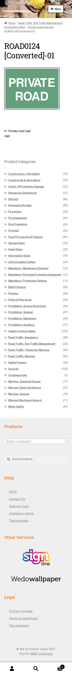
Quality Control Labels (21, 331)
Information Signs (14, 27)
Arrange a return (21, 513)
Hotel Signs (15, 249)
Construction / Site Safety (24, 173)
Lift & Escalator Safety (21, 262)
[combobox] (36, 441)
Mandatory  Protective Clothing (27, 280)
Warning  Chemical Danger (24, 381)
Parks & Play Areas (20, 299)
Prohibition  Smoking (21, 324)
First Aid (13, 230)
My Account (12, 668)
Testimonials (18, 520)
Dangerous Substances (22, 192)
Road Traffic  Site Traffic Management (40, 23)
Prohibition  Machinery (22, 318)
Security (13, 368)
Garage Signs (16, 243)
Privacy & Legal (20, 611)
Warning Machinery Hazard (25, 400)
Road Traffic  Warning (21, 356)
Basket (55, 665)
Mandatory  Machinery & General (28, 268)
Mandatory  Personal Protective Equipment (34, 274)
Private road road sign (40, 27)
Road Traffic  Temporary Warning (28, 349)
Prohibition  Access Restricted (27, 306)
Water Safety (16, 406)
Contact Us (17, 499)
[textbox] (36, 441)
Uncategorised (17, 375)
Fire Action (15, 211)
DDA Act (13, 199)
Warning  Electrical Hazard (24, 387)
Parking (13, 293)
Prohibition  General (20, 312)
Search (36, 668)
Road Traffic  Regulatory (23, 337)
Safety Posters (17, 362)
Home (12, 23)
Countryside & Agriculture (24, 180)
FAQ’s (13, 492)
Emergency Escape (20, 205)
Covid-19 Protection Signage (26, 186)
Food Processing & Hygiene (25, 236)
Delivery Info (19, 506)
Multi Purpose (17, 287)
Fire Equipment (17, 218)
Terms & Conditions (23, 618)
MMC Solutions (41, 653)
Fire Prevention (17, 224)
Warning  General (18, 394)
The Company (19, 625)
